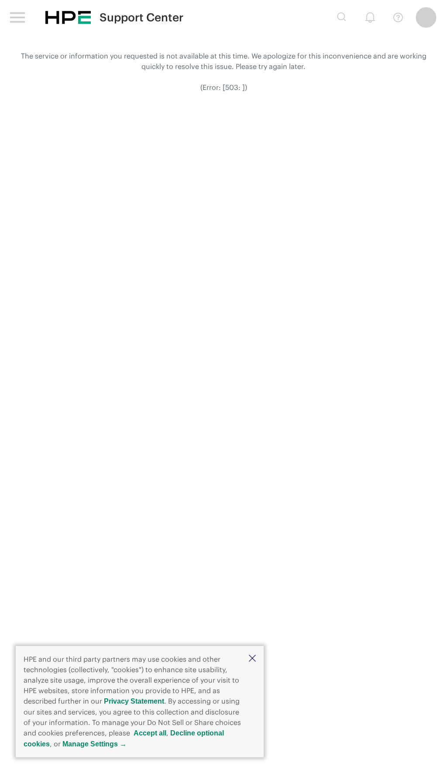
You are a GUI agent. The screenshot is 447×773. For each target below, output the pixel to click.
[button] (252, 659)
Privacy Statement (134, 701)
